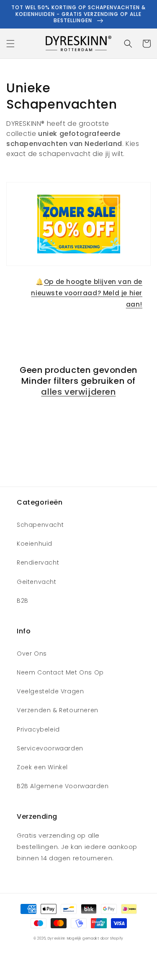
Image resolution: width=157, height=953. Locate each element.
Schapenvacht (40, 525)
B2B (22, 600)
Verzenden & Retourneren (57, 710)
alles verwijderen (78, 391)
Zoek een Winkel (42, 767)
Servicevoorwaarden (50, 748)
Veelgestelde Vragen (50, 691)
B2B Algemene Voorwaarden (62, 786)
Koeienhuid (34, 543)
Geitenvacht (37, 582)
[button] (10, 43)
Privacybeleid (38, 729)
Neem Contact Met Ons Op (60, 672)
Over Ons (32, 653)
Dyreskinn (56, 938)
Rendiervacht (38, 562)
